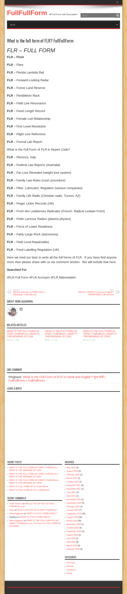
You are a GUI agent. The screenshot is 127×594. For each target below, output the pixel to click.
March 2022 (72, 478)
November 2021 (74, 489)
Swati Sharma (15, 503)
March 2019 (72, 521)
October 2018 (73, 528)
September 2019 (74, 513)
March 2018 (72, 545)
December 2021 (74, 485)
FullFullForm (27, 12)
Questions (71, 570)
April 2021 (71, 496)
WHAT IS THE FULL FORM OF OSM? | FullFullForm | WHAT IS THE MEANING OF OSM (23, 334)
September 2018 (74, 531)
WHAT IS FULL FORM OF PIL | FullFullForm (29, 490)
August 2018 (72, 535)
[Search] (117, 15)
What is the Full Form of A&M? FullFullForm (37, 510)
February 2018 (73, 549)
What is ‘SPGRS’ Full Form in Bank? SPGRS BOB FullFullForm (96, 292)
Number (70, 566)
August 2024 (72, 471)
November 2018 (74, 524)
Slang (69, 573)
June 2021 (71, 492)
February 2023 (73, 474)
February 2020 (73, 506)
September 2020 (74, 503)
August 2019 (72, 517)
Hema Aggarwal (16, 513)
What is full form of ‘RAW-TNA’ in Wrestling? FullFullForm (29, 292)
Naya (11, 510)
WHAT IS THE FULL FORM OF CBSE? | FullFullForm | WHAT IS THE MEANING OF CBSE (99, 334)
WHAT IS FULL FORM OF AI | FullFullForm (28, 486)
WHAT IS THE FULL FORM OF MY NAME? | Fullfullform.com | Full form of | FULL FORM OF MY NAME (35, 523)
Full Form (71, 562)
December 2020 (74, 499)
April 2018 (71, 542)
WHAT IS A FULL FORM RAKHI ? (42, 513)
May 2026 (71, 467)
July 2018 (71, 538)
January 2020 (73, 510)
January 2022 (73, 482)
